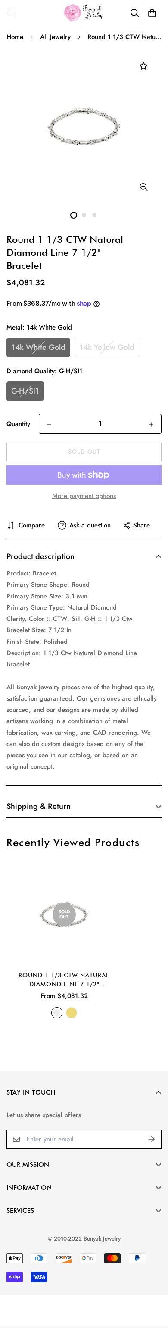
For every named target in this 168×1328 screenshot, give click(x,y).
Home (14, 37)
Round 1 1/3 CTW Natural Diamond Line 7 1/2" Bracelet (64, 980)
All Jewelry (55, 37)
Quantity (18, 424)
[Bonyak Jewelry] (84, 13)
